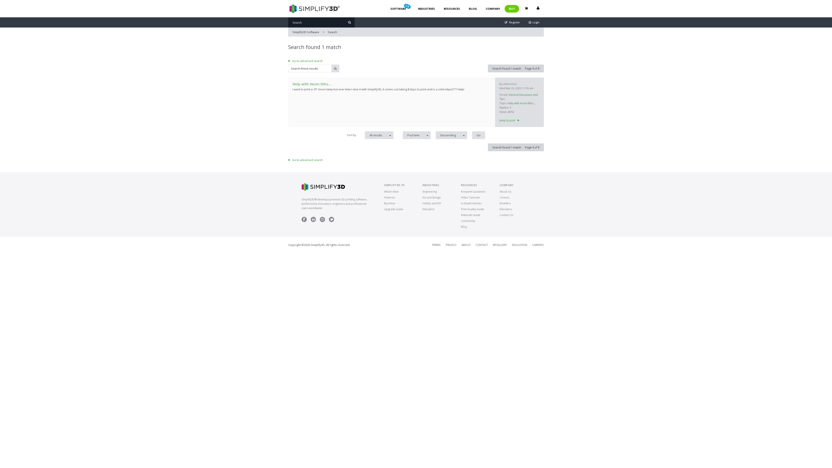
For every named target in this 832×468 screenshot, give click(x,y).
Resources (452, 9)
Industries (426, 9)
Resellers (505, 203)
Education (428, 209)
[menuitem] (534, 22)
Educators (506, 209)
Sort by (351, 135)
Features (389, 197)
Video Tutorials (470, 197)
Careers (504, 197)
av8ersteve (510, 84)
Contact (482, 245)
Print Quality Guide (472, 209)
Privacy (451, 245)
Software (400, 7)
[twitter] (331, 221)
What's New (391, 191)
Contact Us (506, 215)
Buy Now (389, 203)
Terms (436, 245)
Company (493, 9)
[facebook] (304, 221)
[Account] (538, 8)
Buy (512, 9)
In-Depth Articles (471, 203)
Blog (473, 9)
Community (468, 221)
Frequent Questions (473, 191)
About (466, 245)
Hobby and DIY (431, 203)
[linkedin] (313, 221)
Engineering (429, 191)
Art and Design (431, 197)
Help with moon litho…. (522, 103)
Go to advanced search (307, 61)
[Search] (349, 22)
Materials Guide (470, 215)
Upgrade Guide (393, 209)
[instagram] (322, 221)
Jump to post (507, 120)
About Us (505, 191)
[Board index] (314, 8)
